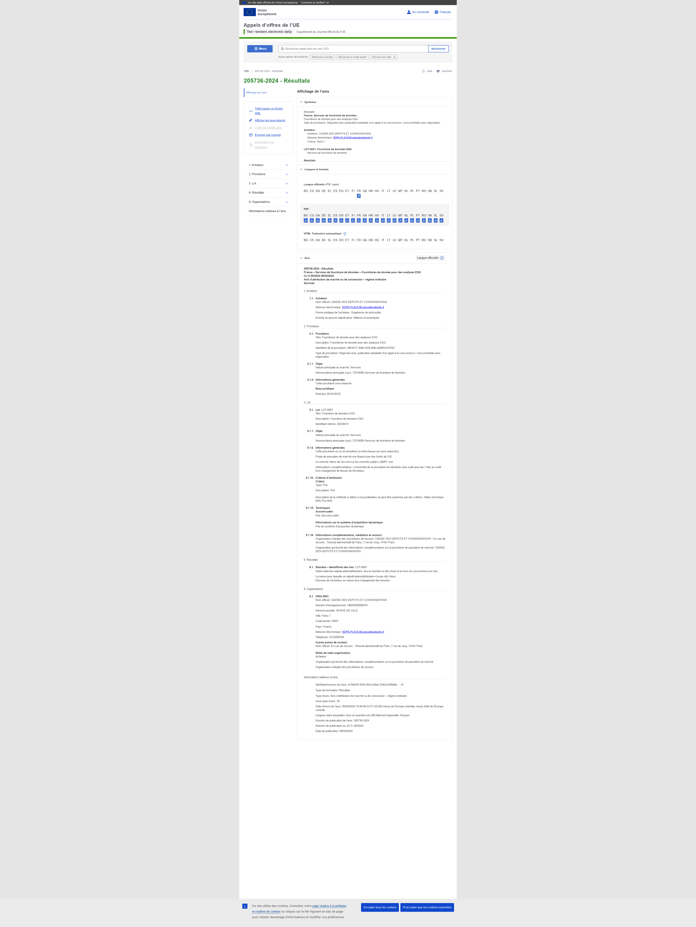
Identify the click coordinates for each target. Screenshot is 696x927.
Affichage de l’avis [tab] (256, 92)
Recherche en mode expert (352, 57)
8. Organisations (259, 201)
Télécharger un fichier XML (269, 111)
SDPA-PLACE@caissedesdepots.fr (353, 137)
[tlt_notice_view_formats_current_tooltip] (442, 258)
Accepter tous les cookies (380, 907)
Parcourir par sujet (382, 57)
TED (246, 71)
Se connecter (420, 12)
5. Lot (252, 183)
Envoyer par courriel (268, 134)
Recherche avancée (322, 57)
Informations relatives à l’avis (267, 211)
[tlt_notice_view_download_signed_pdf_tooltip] (359, 195)
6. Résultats (256, 192)
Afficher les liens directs (270, 120)
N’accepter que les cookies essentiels (427, 907)
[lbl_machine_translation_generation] (345, 233)
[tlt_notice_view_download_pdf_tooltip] (306, 220)
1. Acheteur (256, 165)
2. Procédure (257, 174)
